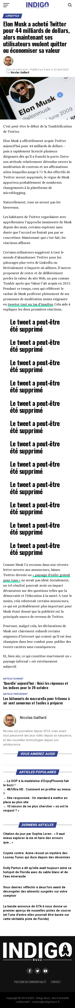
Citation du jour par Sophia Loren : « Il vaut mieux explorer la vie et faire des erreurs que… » (34, 838)
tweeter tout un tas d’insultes (30, 304)
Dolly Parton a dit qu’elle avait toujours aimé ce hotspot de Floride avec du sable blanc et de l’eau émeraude (37, 872)
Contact (56, 982)
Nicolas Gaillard (20, 72)
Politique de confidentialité (30, 982)
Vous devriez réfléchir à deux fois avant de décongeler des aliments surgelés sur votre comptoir (35, 892)
